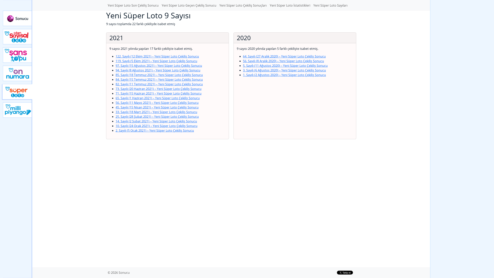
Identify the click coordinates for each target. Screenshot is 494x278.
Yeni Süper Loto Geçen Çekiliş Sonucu (189, 5)
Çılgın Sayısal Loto (17, 36)
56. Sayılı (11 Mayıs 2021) (157, 103)
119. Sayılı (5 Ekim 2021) (156, 61)
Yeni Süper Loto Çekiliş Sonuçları (243, 5)
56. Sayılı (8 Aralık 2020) (283, 61)
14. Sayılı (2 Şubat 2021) (156, 121)
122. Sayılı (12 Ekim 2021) (157, 56)
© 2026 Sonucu (119, 272)
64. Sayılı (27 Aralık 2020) (284, 56)
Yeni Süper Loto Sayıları (330, 5)
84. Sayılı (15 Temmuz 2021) (159, 79)
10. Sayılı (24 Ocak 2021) (156, 126)
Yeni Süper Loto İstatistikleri (290, 5)
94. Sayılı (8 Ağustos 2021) (158, 70)
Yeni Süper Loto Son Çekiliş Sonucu (133, 5)
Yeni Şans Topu (17, 55)
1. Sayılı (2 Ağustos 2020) (284, 75)
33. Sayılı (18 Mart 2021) (156, 112)
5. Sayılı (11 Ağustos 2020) (285, 66)
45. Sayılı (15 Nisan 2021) (157, 107)
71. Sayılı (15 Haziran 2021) (158, 93)
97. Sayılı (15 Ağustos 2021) (159, 66)
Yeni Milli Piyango (17, 110)
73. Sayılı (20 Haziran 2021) (158, 89)
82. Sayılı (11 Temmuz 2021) (159, 84)
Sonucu (17, 18)
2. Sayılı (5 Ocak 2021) (155, 130)
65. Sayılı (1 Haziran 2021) (158, 98)
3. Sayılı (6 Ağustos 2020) (284, 70)
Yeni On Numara (17, 73)
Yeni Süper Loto (17, 91)
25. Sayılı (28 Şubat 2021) (157, 116)
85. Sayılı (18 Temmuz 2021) (159, 75)
